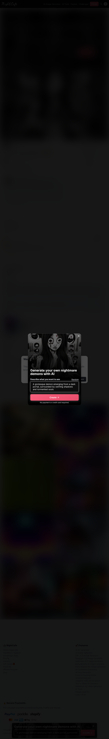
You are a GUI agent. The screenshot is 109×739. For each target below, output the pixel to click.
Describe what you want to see (45, 379)
